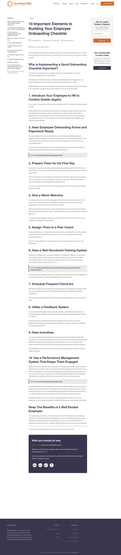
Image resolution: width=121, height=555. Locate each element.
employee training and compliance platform (61, 275)
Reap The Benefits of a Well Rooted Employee (15, 72)
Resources (84, 3)
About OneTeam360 (53, 529)
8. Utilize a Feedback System (15, 59)
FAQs (57, 537)
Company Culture (68, 40)
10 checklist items (57, 55)
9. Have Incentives (12, 62)
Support (75, 529)
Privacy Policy (74, 552)
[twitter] (46, 465)
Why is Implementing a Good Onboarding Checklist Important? (15, 23)
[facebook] (52, 465)
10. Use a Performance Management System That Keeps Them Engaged (15, 66)
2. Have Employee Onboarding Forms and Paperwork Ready (14, 33)
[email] (35, 465)
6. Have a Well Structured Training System (14, 51)
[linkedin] (40, 465)
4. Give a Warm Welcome (14, 43)
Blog (76, 3)
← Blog (31, 18)
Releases (75, 533)
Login (92, 3)
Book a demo (36, 445)
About (71, 3)
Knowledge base (73, 537)
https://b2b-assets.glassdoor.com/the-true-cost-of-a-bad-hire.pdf (51, 429)
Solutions (56, 3)
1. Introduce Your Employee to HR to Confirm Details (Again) (16, 28)
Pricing (64, 3)
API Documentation (72, 541)
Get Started (107, 3)
